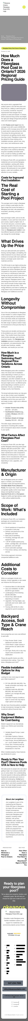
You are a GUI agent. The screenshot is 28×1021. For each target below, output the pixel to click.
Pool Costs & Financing (18, 48)
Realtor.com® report (12, 125)
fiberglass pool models (14, 230)
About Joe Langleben (14, 799)
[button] (14, 934)
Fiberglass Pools (7, 48)
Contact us (19, 779)
